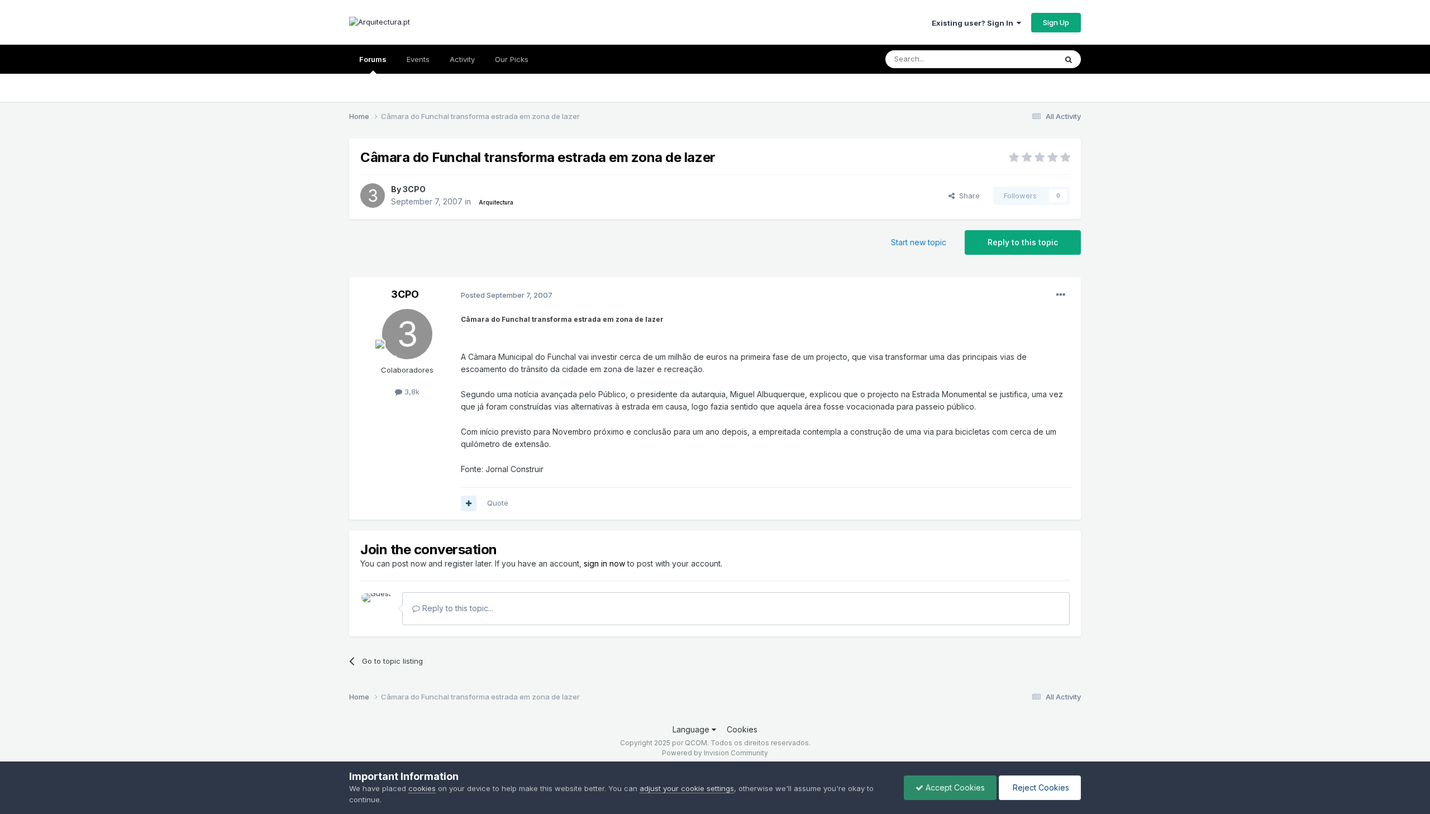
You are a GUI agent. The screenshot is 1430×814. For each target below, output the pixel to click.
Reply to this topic (1023, 242)
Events (418, 59)
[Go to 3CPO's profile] (372, 195)
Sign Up (1056, 22)
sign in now (604, 563)
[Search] (1068, 59)
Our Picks (511, 59)
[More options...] (1061, 295)
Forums (373, 59)
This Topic (1023, 59)
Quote (497, 502)
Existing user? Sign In (974, 22)
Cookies (742, 729)
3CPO (414, 189)
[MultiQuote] (468, 503)
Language (692, 729)
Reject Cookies (1039, 787)
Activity (462, 59)
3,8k (411, 391)
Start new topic (918, 242)
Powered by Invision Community (715, 753)
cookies (422, 788)
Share (967, 195)
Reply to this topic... (456, 608)
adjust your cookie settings (687, 788)
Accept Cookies (954, 787)
